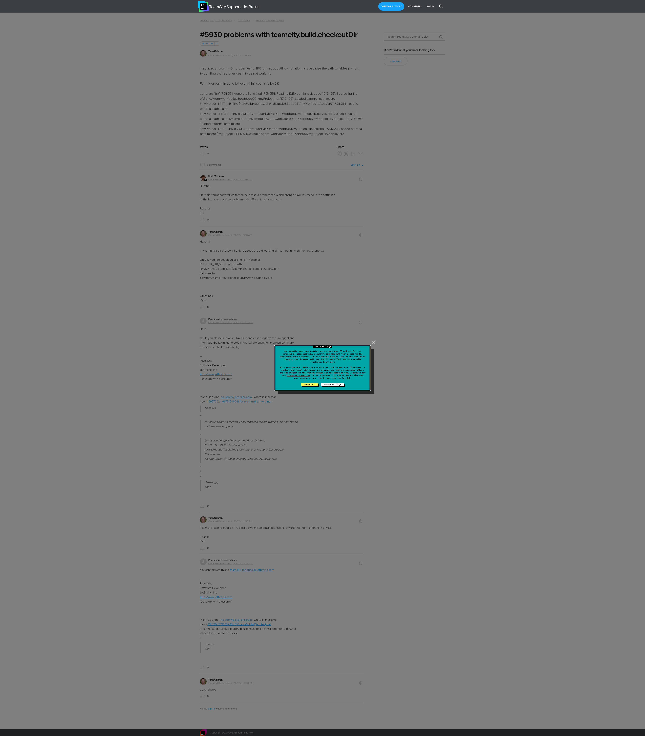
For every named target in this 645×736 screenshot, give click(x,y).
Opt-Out (346, 378)
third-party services (298, 375)
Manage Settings (332, 384)
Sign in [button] (430, 6)
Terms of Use (341, 372)
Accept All (310, 384)
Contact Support (391, 6)
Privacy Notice (315, 372)
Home (203, 6)
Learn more (329, 362)
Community (414, 6)
